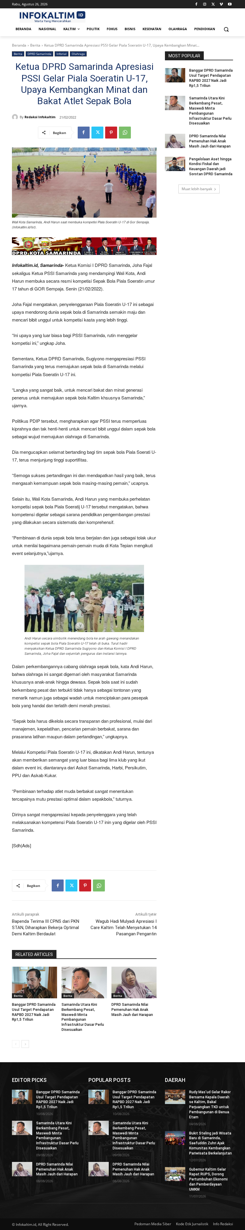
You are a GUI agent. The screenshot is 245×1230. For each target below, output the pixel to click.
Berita (35, 45)
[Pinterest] (111, 133)
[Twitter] (213, 4)
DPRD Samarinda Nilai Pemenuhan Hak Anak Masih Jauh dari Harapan (132, 1010)
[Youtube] (229, 4)
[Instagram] (204, 4)
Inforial (61, 54)
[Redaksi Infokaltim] (16, 117)
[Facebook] (196, 4)
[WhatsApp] (125, 133)
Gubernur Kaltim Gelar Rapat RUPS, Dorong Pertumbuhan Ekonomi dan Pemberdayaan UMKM (208, 1179)
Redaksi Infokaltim (40, 117)
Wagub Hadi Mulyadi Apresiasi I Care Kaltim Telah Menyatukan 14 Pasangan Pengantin (124, 928)
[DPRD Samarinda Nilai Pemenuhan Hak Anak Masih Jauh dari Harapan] (134, 982)
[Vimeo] (221, 4)
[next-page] (25, 1044)
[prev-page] (15, 1044)
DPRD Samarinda (39, 54)
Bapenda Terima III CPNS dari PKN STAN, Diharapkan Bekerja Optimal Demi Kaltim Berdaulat (45, 928)
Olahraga (78, 54)
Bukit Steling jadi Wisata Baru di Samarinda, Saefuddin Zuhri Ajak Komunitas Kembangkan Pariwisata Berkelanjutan (210, 1143)
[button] (226, 29)
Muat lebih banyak (197, 188)
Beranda (19, 45)
